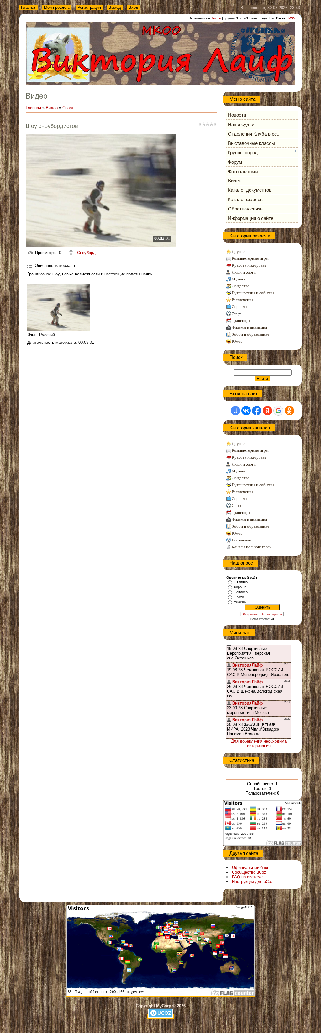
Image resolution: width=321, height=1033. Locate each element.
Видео (52, 107)
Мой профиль (57, 7)
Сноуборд (86, 252)
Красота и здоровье (249, 265)
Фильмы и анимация (249, 327)
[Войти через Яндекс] (267, 410)
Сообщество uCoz (249, 872)
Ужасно (240, 602)
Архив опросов (272, 614)
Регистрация (89, 7)
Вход (133, 7)
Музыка (239, 279)
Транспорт (241, 320)
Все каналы (242, 540)
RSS (291, 18)
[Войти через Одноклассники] (289, 410)
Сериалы (239, 306)
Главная (28, 7)
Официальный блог (250, 867)
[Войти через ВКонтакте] (246, 410)
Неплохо (241, 592)
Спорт (68, 107)
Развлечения (242, 299)
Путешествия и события (253, 292)
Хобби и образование (250, 334)
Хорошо (240, 587)
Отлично (241, 582)
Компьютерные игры (250, 258)
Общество (241, 286)
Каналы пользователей (251, 547)
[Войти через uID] (235, 410)
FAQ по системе (247, 877)
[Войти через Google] (278, 411)
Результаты (250, 614)
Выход (114, 7)
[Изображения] (58, 307)
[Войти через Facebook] (256, 410)
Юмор (237, 341)
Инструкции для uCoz (252, 881)
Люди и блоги (244, 272)
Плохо (239, 597)
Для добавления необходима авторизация (259, 743)
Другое (238, 251)
